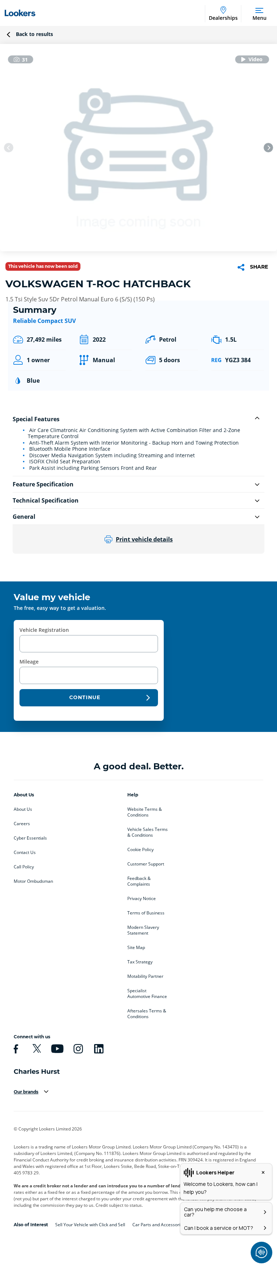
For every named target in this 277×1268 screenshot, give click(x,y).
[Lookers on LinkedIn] (97, 1048)
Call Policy (24, 867)
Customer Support (145, 864)
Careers (22, 824)
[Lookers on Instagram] (77, 1048)
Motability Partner (145, 976)
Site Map (136, 947)
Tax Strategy (140, 962)
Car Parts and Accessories (158, 1225)
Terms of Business (145, 913)
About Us (23, 809)
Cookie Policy (140, 850)
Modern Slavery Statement (143, 930)
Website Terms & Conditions (144, 812)
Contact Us (25, 852)
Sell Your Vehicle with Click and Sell (90, 1225)
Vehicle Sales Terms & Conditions (147, 832)
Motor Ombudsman (33, 881)
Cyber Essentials (30, 838)
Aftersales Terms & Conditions (146, 1014)
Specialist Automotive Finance (147, 993)
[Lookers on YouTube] (56, 1048)
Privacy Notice (141, 898)
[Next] (268, 148)
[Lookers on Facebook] (14, 1048)
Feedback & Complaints (139, 881)
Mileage (29, 661)
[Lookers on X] (35, 1048)
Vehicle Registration (44, 629)
